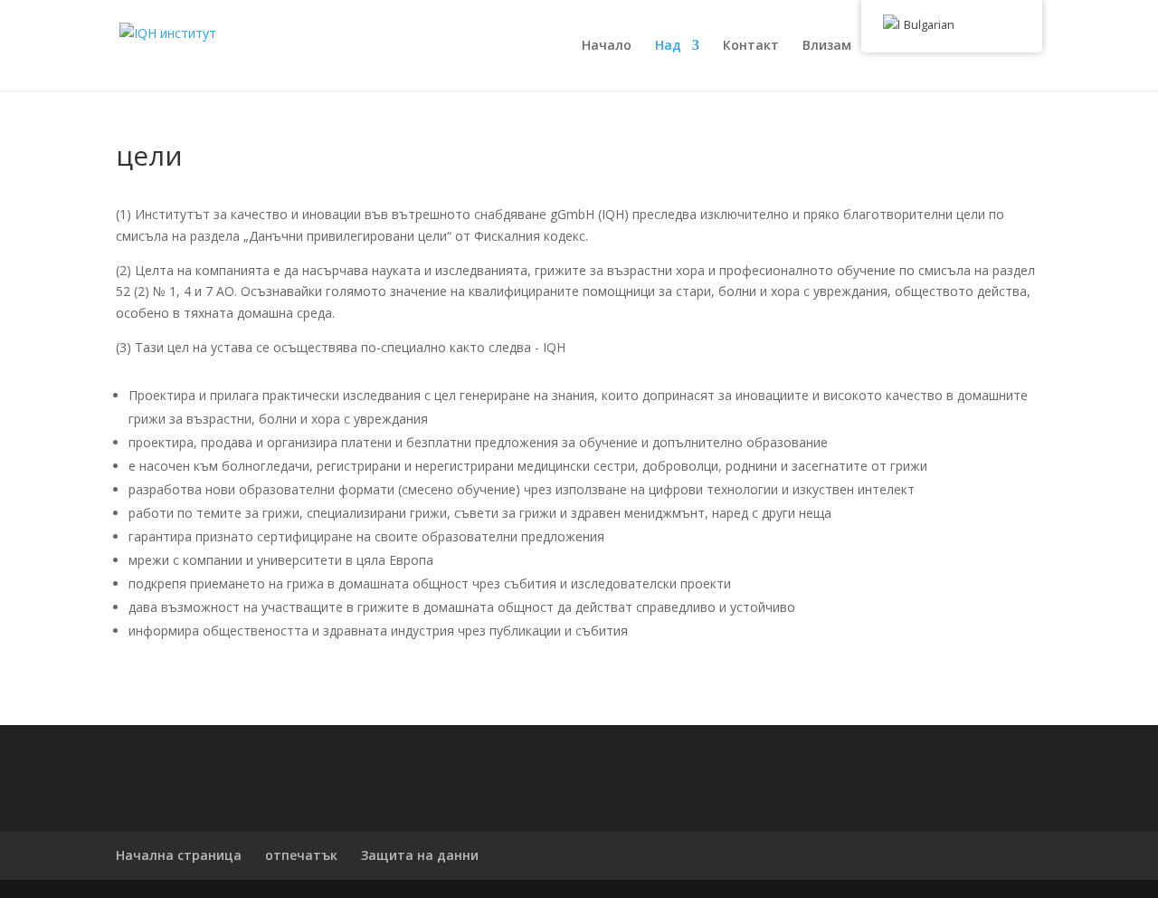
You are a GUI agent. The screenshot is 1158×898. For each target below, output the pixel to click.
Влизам (826, 46)
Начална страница (179, 855)
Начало (606, 46)
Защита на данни (420, 855)
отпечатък (301, 855)
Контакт (751, 46)
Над (668, 46)
